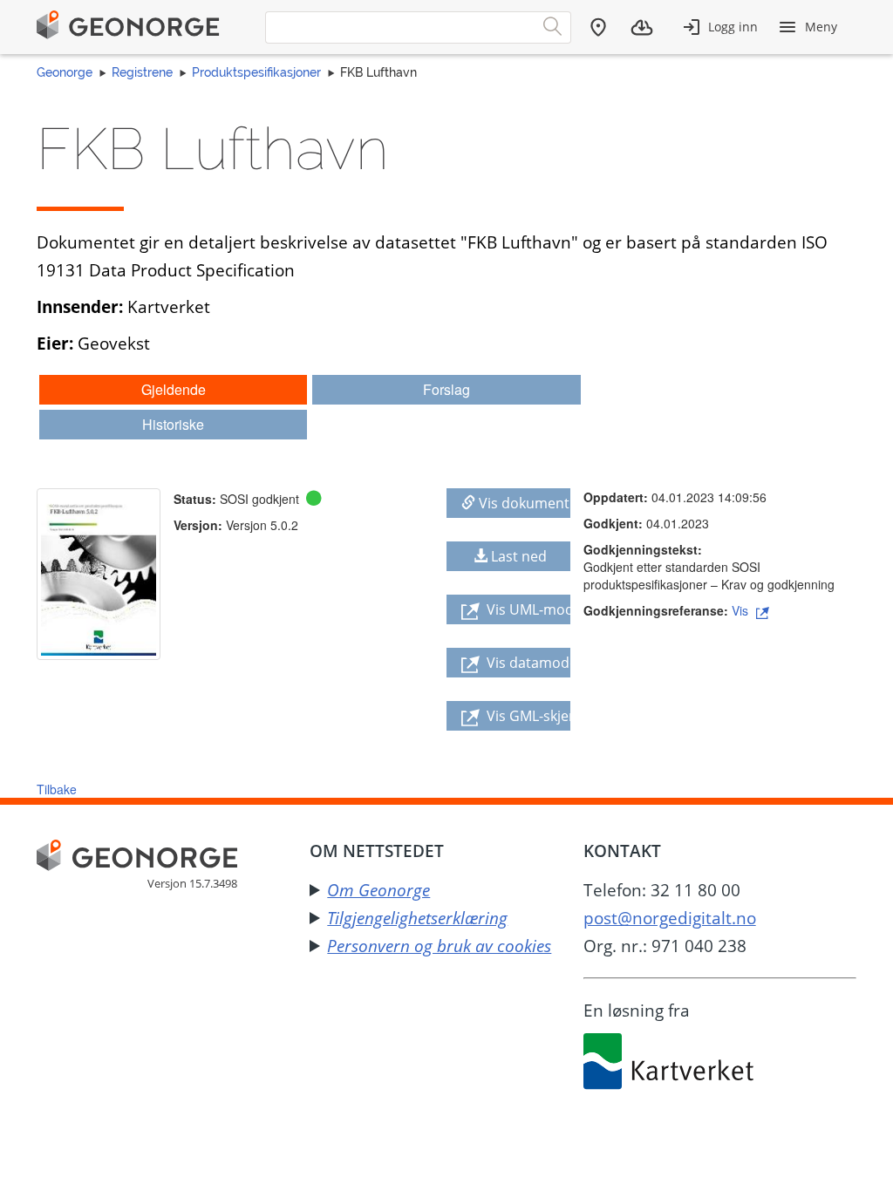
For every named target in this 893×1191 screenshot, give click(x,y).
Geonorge (64, 72)
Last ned (519, 556)
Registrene (142, 72)
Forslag (446, 389)
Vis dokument (524, 503)
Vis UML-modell (526, 609)
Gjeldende (173, 389)
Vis (742, 610)
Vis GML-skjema (526, 715)
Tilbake (57, 789)
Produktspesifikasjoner (256, 72)
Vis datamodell (526, 662)
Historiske (173, 424)
